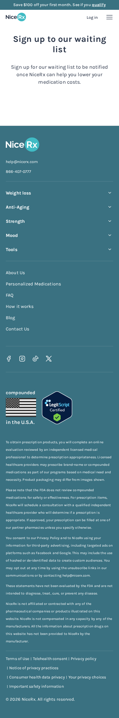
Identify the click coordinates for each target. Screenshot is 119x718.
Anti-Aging (17, 207)
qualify (99, 4)
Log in (92, 17)
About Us (15, 272)
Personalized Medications (33, 284)
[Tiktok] (35, 358)
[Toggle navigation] (109, 17)
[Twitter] (49, 358)
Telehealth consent (50, 658)
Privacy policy (83, 658)
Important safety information (36, 686)
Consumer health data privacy (37, 677)
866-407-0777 (18, 171)
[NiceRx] (16, 17)
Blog (10, 317)
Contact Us (17, 329)
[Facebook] (9, 358)
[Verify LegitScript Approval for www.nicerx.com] (57, 422)
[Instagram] (22, 358)
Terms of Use (17, 658)
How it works (20, 306)
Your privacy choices (87, 677)
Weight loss (18, 193)
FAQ (9, 295)
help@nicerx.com (22, 161)
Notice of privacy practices (34, 667)
